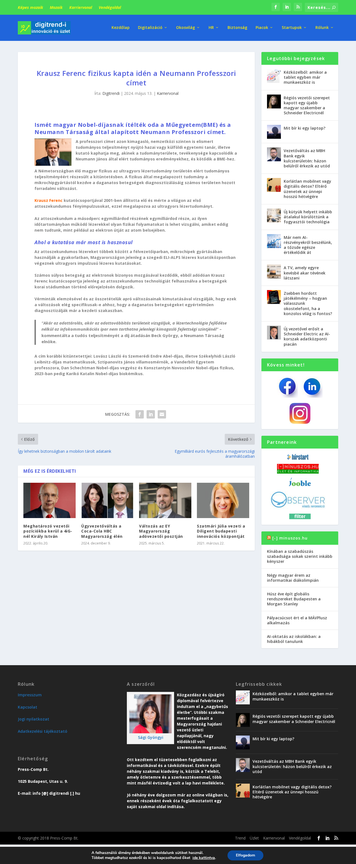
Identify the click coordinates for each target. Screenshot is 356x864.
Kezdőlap (121, 27)
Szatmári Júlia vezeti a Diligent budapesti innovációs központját (221, 531)
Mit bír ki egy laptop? (304, 128)
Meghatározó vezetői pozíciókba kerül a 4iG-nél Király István (47, 531)
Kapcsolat (27, 707)
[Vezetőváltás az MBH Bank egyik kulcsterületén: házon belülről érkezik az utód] (274, 154)
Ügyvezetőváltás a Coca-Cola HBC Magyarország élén (102, 531)
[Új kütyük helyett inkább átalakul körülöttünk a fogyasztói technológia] (274, 215)
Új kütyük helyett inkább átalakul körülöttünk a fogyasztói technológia (308, 216)
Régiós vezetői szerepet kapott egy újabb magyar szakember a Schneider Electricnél (307, 105)
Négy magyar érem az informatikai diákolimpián (293, 578)
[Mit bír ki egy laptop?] (274, 132)
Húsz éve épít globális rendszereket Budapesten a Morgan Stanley (294, 598)
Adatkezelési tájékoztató (42, 731)
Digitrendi (111, 93)
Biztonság (237, 27)
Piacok (262, 27)
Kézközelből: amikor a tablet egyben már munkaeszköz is (305, 77)
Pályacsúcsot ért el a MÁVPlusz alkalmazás (297, 620)
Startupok (292, 27)
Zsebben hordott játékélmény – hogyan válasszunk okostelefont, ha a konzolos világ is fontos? (308, 303)
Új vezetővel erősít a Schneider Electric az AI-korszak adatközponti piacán (307, 336)
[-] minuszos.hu (290, 538)
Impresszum (30, 694)
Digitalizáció (150, 27)
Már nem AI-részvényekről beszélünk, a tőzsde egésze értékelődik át (308, 245)
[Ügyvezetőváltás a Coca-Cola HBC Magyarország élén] (107, 500)
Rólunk (322, 27)
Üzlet (254, 838)
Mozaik (56, 7)
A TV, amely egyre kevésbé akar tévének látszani (304, 272)
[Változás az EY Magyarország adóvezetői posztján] (165, 500)
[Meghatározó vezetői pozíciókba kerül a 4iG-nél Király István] (49, 500)
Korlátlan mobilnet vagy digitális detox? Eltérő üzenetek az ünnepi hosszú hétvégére (307, 189)
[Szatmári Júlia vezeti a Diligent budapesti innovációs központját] (223, 500)
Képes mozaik (30, 7)
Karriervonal (80, 7)
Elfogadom (245, 855)
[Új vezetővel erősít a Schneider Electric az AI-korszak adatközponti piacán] (274, 333)
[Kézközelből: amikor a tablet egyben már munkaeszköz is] (274, 76)
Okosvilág (185, 27)
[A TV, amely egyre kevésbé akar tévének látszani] (274, 271)
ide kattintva (203, 857)
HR (211, 27)
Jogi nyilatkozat (33, 719)
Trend (240, 838)
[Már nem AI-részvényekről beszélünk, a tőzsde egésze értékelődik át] (274, 241)
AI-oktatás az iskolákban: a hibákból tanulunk (294, 639)
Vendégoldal (110, 7)
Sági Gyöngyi (150, 737)
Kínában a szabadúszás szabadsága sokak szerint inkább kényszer (299, 556)
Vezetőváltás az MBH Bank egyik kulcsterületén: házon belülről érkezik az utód (307, 158)
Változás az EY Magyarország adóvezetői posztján (161, 531)
